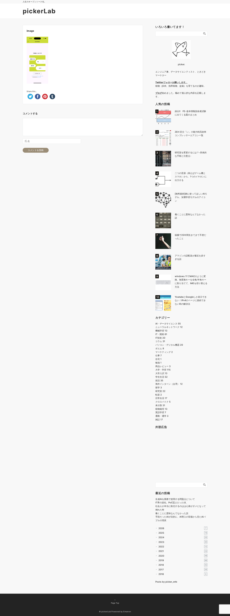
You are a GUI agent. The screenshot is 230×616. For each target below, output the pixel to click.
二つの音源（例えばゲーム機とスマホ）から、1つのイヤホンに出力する (191, 177)
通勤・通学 (161, 416)
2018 (182, 564)
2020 (182, 555)
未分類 (160, 405)
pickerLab (39, 11)
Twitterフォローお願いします (170, 82)
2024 (182, 537)
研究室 (160, 391)
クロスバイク (163, 401)
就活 (159, 380)
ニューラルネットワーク (169, 327)
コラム (160, 341)
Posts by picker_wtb (166, 581)
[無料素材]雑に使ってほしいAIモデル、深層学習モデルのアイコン (191, 197)
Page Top (115, 603)
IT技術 (160, 337)
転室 (158, 394)
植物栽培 (161, 409)
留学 (158, 387)
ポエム (159, 348)
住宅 (158, 359)
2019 (182, 560)
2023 (182, 542)
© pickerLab (105, 612)
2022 (182, 546)
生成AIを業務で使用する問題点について (175, 499)
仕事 (158, 355)
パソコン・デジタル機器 (169, 344)
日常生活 (161, 398)
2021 (182, 551)
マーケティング (164, 352)
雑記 (159, 419)
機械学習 (161, 330)
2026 (182, 528)
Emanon (127, 612)
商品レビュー (163, 366)
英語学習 (160, 412)
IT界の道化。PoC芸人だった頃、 (171, 502)
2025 (182, 532)
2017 (182, 569)
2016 (182, 574)
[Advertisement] (178, 457)
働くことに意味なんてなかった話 (171, 513)
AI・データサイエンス (168, 323)
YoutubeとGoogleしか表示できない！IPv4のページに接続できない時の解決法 (191, 300)
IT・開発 (161, 334)
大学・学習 (163, 369)
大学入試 (161, 373)
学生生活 (161, 377)
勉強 (158, 362)
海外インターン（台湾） (169, 384)
